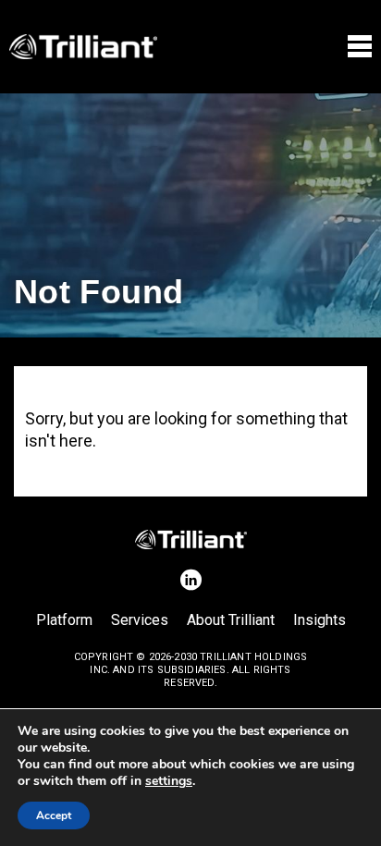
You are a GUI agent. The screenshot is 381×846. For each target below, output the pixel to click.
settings (168, 781)
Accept (53, 815)
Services (139, 620)
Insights (319, 620)
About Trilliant (231, 620)
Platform (64, 620)
